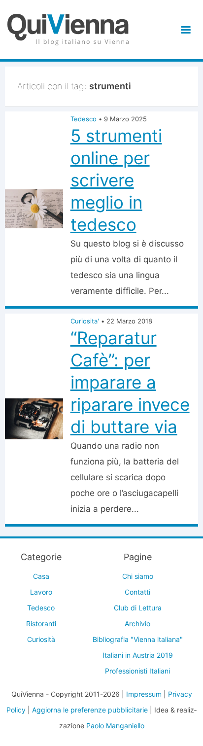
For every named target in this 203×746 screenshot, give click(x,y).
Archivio (137, 623)
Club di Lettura (138, 608)
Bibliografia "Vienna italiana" (138, 639)
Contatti (137, 592)
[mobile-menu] (184, 30)
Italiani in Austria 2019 (137, 655)
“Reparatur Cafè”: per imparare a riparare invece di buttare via (130, 382)
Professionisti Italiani (137, 671)
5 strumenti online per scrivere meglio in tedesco (116, 180)
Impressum (144, 694)
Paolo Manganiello (115, 725)
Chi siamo (137, 576)
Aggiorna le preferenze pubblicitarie (90, 710)
